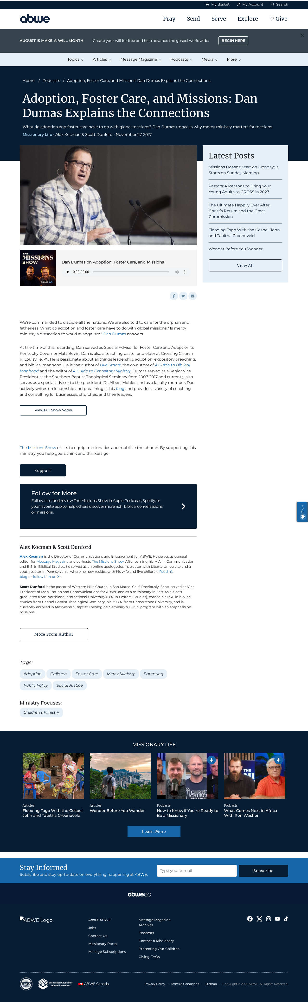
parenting (153, 674)
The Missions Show (38, 447)
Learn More (154, 831)
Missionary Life (37, 134)
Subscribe (263, 870)
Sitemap (211, 984)
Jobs (92, 928)
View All (245, 265)
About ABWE (99, 920)
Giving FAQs (149, 957)
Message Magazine (139, 59)
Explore (247, 18)
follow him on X (46, 576)
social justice (70, 685)
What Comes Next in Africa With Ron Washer (250, 812)
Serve (219, 18)
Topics (73, 59)
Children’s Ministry (41, 712)
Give (303, 509)
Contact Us (97, 936)
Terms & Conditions (185, 984)
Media (207, 59)
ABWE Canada (94, 984)
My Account (252, 4)
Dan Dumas (114, 334)
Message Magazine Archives (154, 922)
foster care (87, 674)
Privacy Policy (155, 984)
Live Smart (110, 365)
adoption (33, 674)
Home (29, 80)
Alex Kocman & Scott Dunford (84, 134)
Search (281, 4)
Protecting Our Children (159, 949)
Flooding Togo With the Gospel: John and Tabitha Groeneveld (53, 812)
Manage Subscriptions (107, 951)
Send (193, 18)
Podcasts (179, 59)
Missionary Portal (103, 944)
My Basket (220, 4)
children (58, 674)
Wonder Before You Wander (236, 249)
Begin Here (233, 40)
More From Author (53, 634)
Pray (169, 18)
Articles (100, 59)
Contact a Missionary (156, 941)
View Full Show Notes (53, 410)
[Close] (302, 35)
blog (120, 388)
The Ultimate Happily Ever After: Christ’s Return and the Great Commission (239, 211)
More (232, 59)
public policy (36, 685)
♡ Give (278, 18)
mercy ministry (121, 674)
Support (42, 470)
